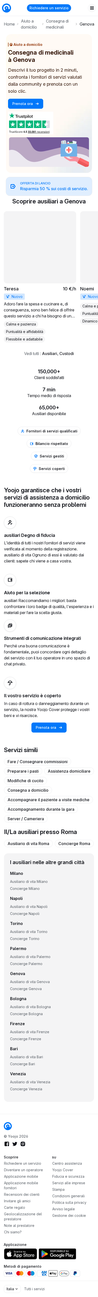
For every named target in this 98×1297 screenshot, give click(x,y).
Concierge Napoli (24, 913)
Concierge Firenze (25, 1039)
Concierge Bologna (26, 1014)
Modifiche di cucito (25, 780)
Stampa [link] (58, 1189)
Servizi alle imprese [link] (68, 1183)
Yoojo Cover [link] (62, 1170)
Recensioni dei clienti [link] (21, 1194)
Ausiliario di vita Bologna (30, 1007)
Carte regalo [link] (14, 1207)
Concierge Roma (74, 843)
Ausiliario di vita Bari (26, 1057)
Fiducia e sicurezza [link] (68, 1176)
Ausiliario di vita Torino (28, 931)
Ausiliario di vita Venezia (30, 1082)
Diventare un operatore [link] (23, 1170)
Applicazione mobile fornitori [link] (21, 1185)
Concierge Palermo (26, 964)
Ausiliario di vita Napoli (28, 906)
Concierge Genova (26, 989)
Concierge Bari (22, 1064)
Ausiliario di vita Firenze (29, 1032)
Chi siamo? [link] (13, 1232)
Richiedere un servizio (49, 8)
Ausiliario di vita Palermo (30, 957)
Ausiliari (49, 353)
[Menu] (92, 8)
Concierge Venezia (26, 1089)
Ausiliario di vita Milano (29, 881)
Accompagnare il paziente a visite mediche (48, 799)
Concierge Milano (25, 888)
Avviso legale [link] (63, 1209)
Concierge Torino (24, 938)
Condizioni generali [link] (68, 1196)
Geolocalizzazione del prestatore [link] (23, 1216)
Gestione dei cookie (69, 1215)
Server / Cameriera (26, 818)
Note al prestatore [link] (19, 1225)
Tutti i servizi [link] (34, 1289)
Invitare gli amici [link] (17, 1201)
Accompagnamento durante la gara (41, 809)
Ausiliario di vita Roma (28, 843)
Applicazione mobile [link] (21, 1176)
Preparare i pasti (23, 771)
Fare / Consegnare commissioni (38, 761)
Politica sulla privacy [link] (69, 1202)
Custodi (66, 353)
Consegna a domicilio (28, 790)
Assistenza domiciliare (69, 771)
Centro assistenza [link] (67, 1163)
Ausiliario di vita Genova (30, 982)
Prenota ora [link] (23, 103)
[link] (49, 186)
